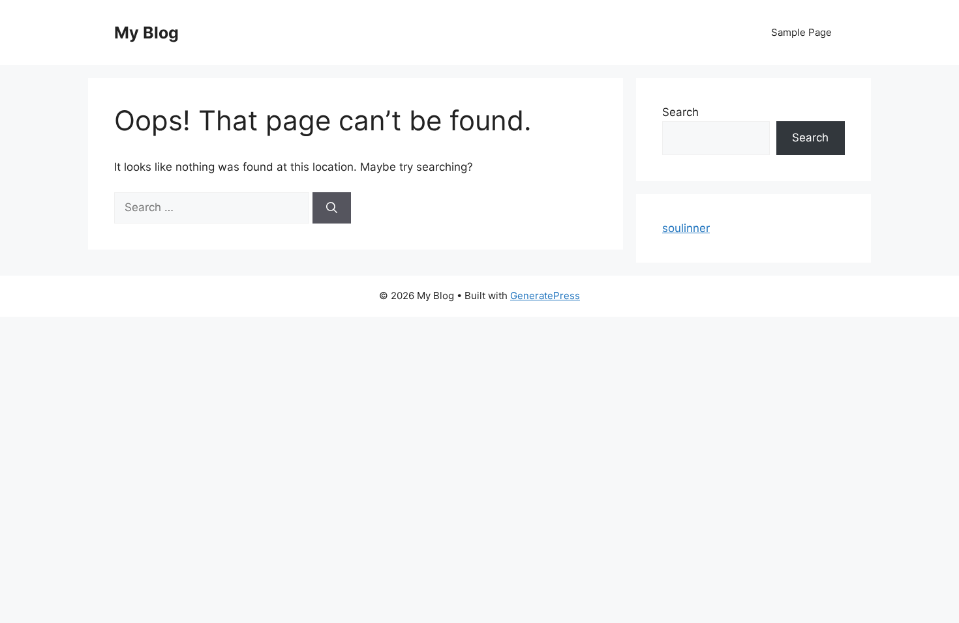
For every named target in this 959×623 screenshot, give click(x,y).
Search (680, 112)
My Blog (146, 32)
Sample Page (801, 32)
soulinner (686, 228)
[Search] (331, 208)
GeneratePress (545, 295)
